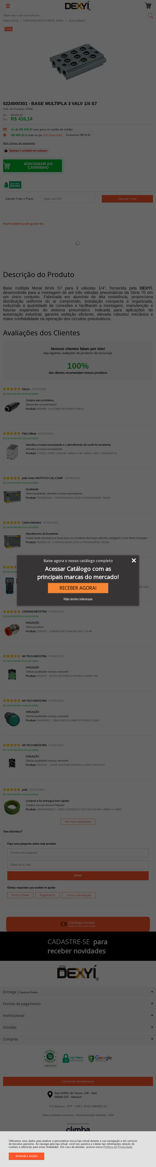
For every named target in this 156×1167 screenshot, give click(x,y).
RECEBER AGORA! (78, 588)
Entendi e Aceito (27, 1156)
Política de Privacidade (117, 1147)
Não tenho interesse (78, 599)
